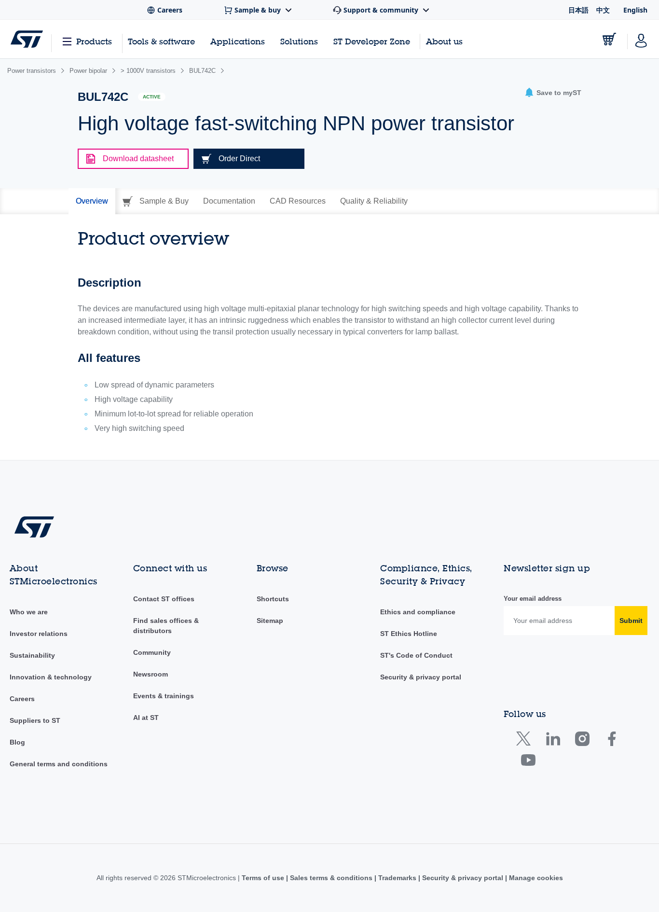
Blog (17, 742)
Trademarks (397, 878)
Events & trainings (163, 696)
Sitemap (270, 620)
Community (152, 652)
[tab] (92, 201)
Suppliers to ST (35, 720)
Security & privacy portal (420, 677)
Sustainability (32, 655)
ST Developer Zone (371, 41)
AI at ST (146, 717)
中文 (603, 9)
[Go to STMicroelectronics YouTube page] (528, 762)
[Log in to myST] (641, 39)
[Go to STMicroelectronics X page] (525, 741)
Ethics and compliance (417, 612)
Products (94, 41)
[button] (552, 93)
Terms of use (264, 878)
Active (152, 96)
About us (444, 41)
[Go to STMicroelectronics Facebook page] (611, 741)
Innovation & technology (51, 677)
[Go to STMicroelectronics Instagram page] (582, 741)
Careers (22, 699)
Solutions (299, 41)
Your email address (533, 598)
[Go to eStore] (609, 39)
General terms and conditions (59, 764)
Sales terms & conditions (331, 878)
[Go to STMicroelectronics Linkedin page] (552, 741)
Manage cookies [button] (535, 878)
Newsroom (150, 674)
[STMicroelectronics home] (27, 39)
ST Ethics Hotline (408, 633)
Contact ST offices (163, 599)
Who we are (29, 612)
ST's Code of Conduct (416, 655)
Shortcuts (273, 599)
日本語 (578, 9)
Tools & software (161, 41)
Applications (237, 41)
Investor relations (39, 633)
